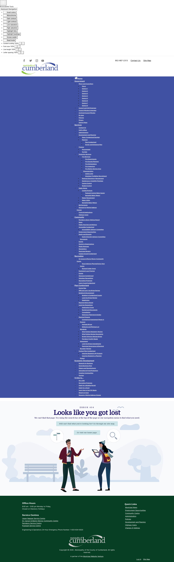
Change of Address (132, 528)
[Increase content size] (23, 43)
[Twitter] (30, 60)
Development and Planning (135, 522)
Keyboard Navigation (9, 9)
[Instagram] (36, 60)
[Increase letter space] (22, 52)
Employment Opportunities (135, 510)
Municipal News (131, 507)
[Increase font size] (19, 46)
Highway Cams (131, 525)
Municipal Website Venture (93, 556)
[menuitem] (78, 79)
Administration (130, 516)
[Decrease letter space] (19, 52)
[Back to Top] (170, 555)
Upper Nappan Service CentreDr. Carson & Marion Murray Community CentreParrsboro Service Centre (40, 520)
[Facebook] (25, 60)
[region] (87, 447)
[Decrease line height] (17, 49)
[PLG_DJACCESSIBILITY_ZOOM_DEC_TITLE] (20, 43)
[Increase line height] (20, 49)
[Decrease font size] (16, 46)
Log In (138, 559)
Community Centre (132, 513)
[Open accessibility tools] (3, 2)
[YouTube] (42, 60)
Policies (128, 519)
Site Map (147, 60)
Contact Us (135, 60)
